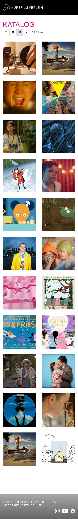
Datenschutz (32, 505)
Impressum (11, 505)
